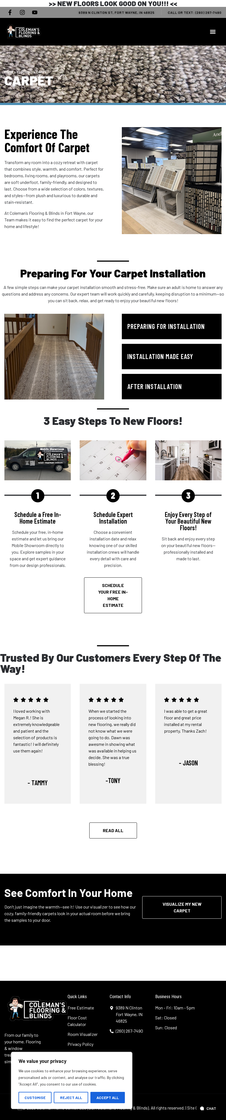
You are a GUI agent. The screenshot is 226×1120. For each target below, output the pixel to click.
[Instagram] (22, 12)
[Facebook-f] (9, 12)
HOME (8, 72)
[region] (71, 1080)
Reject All (71, 1097)
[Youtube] (34, 12)
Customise (35, 1097)
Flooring (25, 72)
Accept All (107, 1097)
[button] (212, 31)
